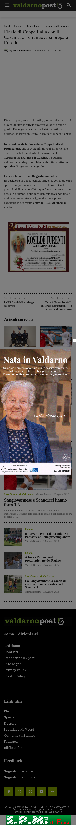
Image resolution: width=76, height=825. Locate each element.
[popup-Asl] (35, 473)
